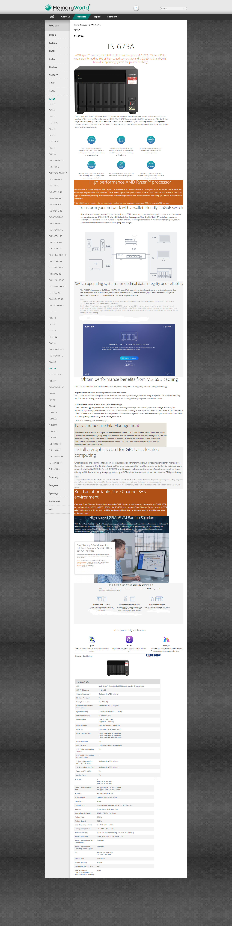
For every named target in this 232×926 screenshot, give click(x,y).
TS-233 (52, 110)
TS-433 (52, 104)
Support (96, 16)
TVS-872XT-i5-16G (56, 160)
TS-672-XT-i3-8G (55, 374)
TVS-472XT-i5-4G (56, 217)
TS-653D (52, 362)
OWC (52, 51)
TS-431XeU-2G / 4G (57, 255)
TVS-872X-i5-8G (55, 211)
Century (53, 67)
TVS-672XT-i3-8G (56, 223)
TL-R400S (53, 437)
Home (76, 25)
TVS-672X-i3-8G (55, 192)
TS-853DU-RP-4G (56, 305)
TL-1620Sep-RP (55, 463)
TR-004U (52, 406)
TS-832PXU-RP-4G (56, 280)
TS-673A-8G (54, 141)
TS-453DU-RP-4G (56, 299)
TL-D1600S (53, 431)
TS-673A (52, 368)
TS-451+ (52, 330)
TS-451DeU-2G (55, 261)
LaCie (52, 91)
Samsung (53, 477)
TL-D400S (53, 412)
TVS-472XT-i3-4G (56, 356)
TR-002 (52, 393)
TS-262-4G (53, 123)
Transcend (54, 501)
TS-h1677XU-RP (55, 242)
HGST (51, 83)
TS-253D (52, 324)
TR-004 (52, 400)
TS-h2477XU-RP (55, 236)
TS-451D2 (53, 337)
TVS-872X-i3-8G (55, 204)
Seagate (53, 485)
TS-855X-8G (54, 167)
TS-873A (52, 154)
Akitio (52, 59)
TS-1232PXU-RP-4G (57, 286)
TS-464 (52, 129)
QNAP (52, 99)
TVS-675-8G (54, 186)
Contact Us (113, 16)
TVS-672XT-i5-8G (56, 230)
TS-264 (52, 135)
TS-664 (52, 148)
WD (51, 509)
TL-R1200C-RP (55, 444)
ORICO (52, 35)
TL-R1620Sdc (54, 469)
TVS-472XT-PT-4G (56, 349)
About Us (65, 16)
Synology (54, 493)
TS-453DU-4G (55, 293)
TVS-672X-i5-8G (55, 198)
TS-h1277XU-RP (55, 249)
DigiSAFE (53, 75)
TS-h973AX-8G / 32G (58, 173)
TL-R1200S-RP (55, 450)
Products (81, 16)
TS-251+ (52, 312)
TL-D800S (53, 425)
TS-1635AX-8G (55, 179)
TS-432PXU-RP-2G (56, 267)
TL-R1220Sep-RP (56, 456)
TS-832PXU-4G (55, 274)
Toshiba (53, 43)
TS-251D (52, 318)
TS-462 (52, 116)
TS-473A (52, 343)
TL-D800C (53, 419)
